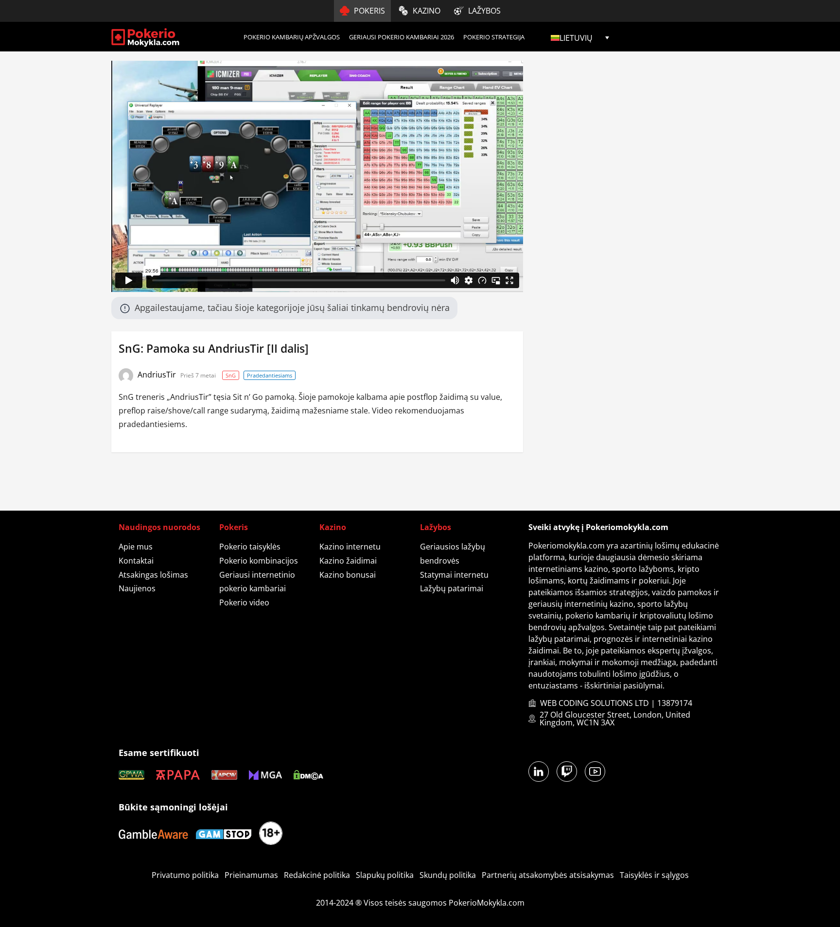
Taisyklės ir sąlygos (654, 875)
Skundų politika (448, 875)
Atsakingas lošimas (153, 574)
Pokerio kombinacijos (258, 560)
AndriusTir (158, 374)
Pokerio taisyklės (249, 546)
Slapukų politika (385, 875)
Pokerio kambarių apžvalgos (292, 37)
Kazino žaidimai (348, 560)
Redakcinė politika (317, 875)
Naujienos (137, 588)
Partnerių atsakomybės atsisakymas (548, 875)
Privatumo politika (185, 875)
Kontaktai (136, 560)
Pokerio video (244, 602)
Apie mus (136, 546)
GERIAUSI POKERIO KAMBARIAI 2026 (401, 37)
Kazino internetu (350, 546)
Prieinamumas (251, 875)
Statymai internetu (454, 574)
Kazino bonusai (347, 574)
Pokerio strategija (494, 37)
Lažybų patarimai (451, 588)
